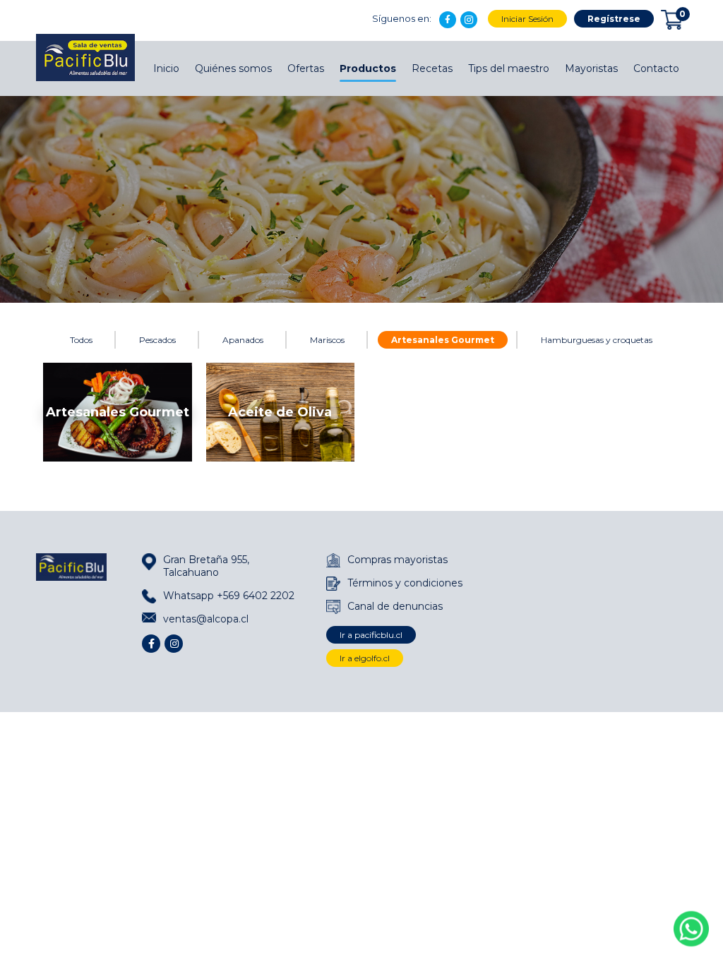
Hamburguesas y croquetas (596, 340)
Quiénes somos (233, 68)
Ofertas (305, 68)
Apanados (242, 340)
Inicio (166, 68)
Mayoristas (591, 68)
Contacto (656, 68)
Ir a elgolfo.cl (365, 658)
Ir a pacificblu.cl (371, 634)
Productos (368, 68)
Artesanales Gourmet (442, 340)
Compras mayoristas (397, 559)
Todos (81, 340)
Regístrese (613, 18)
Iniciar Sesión (527, 18)
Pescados (157, 340)
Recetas (432, 68)
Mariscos (327, 340)
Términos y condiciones (404, 583)
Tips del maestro (508, 68)
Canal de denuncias (395, 606)
